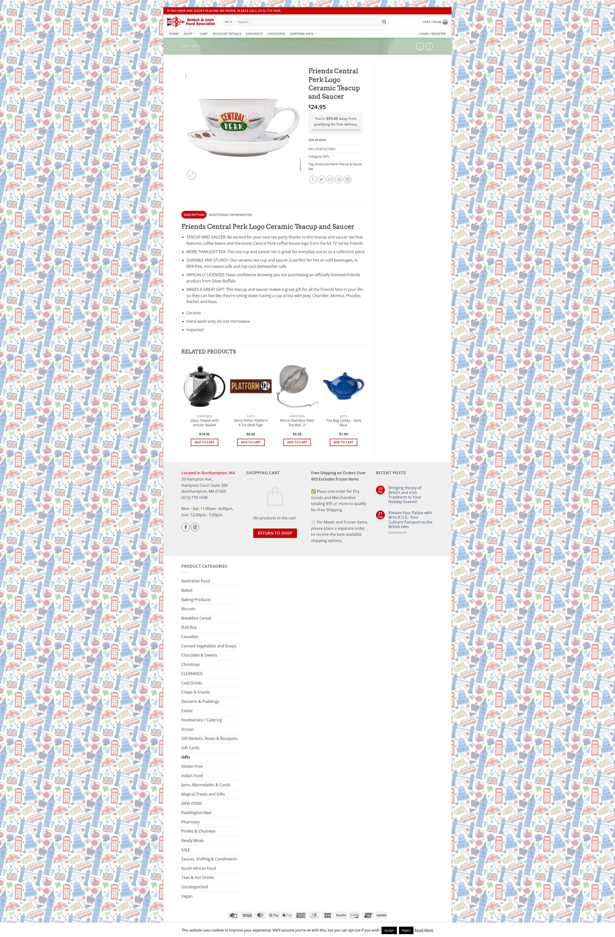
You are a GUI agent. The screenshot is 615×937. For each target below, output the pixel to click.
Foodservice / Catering (201, 720)
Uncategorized (194, 886)
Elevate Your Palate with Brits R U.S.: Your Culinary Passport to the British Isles (410, 520)
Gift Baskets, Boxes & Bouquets (209, 738)
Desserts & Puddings (200, 701)
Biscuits (188, 608)
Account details (227, 33)
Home (174, 33)
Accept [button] (389, 930)
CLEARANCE (192, 673)
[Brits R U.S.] (191, 21)
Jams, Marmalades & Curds (205, 784)
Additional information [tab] (230, 215)
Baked (186, 590)
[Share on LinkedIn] (347, 179)
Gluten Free (192, 766)
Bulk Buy (189, 627)
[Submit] (384, 22)
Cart (204, 33)
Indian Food (192, 775)
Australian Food (195, 581)
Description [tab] (194, 215)
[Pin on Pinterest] (339, 179)
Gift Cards (190, 747)
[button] (435, 22)
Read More (423, 930)
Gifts (196, 46)
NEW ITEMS (191, 803)
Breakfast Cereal (196, 618)
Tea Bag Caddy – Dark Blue (343, 422)
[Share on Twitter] (322, 179)
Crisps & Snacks (195, 692)
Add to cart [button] (205, 442)
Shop (188, 33)
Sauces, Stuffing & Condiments (209, 859)
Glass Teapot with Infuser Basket (204, 422)
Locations (276, 33)
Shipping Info (301, 33)
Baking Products (196, 599)
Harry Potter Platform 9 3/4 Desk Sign (251, 422)
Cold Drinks (191, 683)
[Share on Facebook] (313, 179)
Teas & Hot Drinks (197, 877)
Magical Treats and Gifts (203, 794)
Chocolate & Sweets (199, 655)
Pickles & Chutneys (198, 831)
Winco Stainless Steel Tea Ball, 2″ (297, 422)
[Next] (364, 407)
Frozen (187, 729)
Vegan (187, 896)
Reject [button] (406, 930)
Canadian (189, 636)
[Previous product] (429, 46)
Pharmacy (190, 822)
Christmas (190, 664)
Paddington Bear (196, 812)
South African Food (198, 868)
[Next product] (420, 46)
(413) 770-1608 (194, 497)
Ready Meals (192, 840)
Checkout (254, 33)
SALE (185, 849)
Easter (187, 710)
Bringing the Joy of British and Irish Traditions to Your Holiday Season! (404, 495)
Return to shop (275, 533)
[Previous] (184, 407)
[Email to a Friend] (330, 179)
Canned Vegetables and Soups (208, 646)
